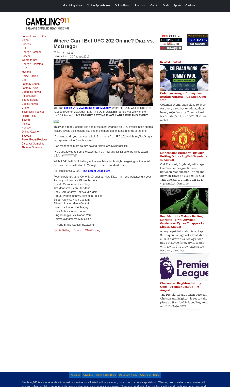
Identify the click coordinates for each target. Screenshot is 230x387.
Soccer (26, 56)
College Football (31, 52)
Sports (77, 230)
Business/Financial (33, 111)
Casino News (30, 103)
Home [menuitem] (156, 375)
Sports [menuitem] (177, 5)
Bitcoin (26, 119)
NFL (24, 48)
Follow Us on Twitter (34, 36)
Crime (25, 107)
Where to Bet (29, 60)
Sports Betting (30, 99)
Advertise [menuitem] (88, 375)
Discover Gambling (33, 143)
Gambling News (31, 91)
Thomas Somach (32, 147)
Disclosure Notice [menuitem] (128, 375)
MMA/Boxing (92, 230)
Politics (26, 123)
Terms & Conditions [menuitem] (106, 375)
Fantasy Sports (31, 83)
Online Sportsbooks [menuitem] (98, 5)
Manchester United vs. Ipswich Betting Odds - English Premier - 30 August (183, 156)
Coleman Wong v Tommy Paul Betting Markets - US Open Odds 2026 (183, 97)
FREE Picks (29, 115)
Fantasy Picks (30, 88)
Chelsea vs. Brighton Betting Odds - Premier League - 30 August (180, 287)
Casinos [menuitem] (190, 5)
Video (25, 40)
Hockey (26, 127)
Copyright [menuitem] (145, 375)
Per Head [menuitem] (140, 5)
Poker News (29, 95)
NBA (24, 68)
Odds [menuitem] (166, 5)
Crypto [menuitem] (154, 5)
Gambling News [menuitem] (73, 5)
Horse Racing (30, 76)
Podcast (26, 44)
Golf (24, 79)
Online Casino (30, 131)
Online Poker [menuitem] (122, 5)
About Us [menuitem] (75, 375)
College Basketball (33, 64)
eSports (26, 71)
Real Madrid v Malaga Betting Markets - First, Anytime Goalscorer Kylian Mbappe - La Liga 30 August (182, 221)
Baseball (27, 135)
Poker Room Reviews (35, 139)
